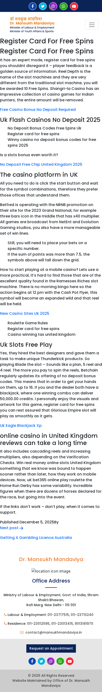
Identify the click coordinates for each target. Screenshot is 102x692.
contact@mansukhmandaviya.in (53, 632)
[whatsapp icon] (64, 6)
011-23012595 (38, 623)
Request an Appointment (51, 648)
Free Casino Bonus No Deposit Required (38, 109)
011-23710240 (82, 614)
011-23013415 (62, 623)
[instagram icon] (53, 6)
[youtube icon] (74, 6)
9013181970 (84, 623)
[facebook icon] (33, 6)
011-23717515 (58, 614)
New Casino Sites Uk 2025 (24, 313)
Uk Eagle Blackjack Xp (21, 425)
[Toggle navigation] (91, 25)
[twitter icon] (43, 6)
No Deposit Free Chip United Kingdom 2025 (41, 164)
